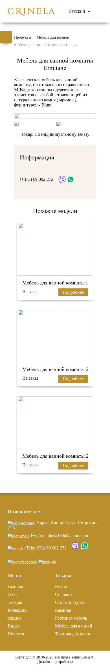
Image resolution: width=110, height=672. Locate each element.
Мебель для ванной (73, 626)
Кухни (61, 586)
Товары (15, 602)
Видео (14, 626)
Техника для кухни (73, 633)
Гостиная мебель (71, 618)
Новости (16, 633)
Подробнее (73, 292)
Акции (14, 618)
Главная (15, 586)
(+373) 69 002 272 (50, 548)
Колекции (17, 610)
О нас (13, 594)
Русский (77, 11)
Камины (63, 610)
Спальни (63, 594)
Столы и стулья (70, 602)
